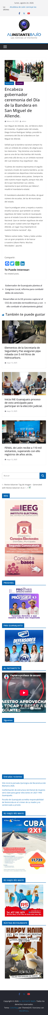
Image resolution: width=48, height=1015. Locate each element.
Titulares (19, 83)
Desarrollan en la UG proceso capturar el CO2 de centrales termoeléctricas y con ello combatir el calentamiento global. (23, 303)
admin (24, 121)
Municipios (9, 83)
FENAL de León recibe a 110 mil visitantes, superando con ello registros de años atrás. (23, 451)
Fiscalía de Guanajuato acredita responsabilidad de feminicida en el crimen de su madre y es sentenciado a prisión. (23, 802)
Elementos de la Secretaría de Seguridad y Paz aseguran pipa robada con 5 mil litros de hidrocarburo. (23, 352)
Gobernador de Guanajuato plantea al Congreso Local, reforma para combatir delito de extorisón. (24, 289)
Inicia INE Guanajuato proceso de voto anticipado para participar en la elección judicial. (23, 403)
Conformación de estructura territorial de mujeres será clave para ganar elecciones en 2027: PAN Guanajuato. (23, 793)
